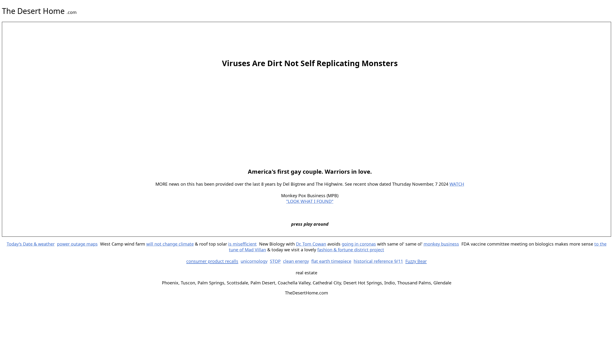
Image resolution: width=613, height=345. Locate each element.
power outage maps (77, 244)
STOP (275, 261)
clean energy (296, 261)
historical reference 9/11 (378, 261)
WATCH (456, 184)
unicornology (254, 261)
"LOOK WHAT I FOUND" (309, 201)
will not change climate (170, 244)
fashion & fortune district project (350, 250)
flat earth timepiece (331, 261)
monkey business (441, 244)
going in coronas (359, 244)
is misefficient (242, 244)
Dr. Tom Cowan (311, 244)
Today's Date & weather (31, 244)
